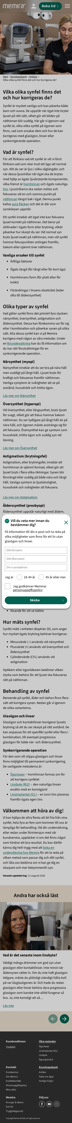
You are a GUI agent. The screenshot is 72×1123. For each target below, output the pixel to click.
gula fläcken (20, 204)
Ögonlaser (17, 774)
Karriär (9, 1106)
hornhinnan (31, 184)
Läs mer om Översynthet (20, 448)
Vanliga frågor (46, 1081)
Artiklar (33, 77)
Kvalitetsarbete (13, 1081)
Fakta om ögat (46, 1076)
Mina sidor (11, 1089)
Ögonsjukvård (46, 1059)
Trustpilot (10, 1046)
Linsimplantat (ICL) (23, 794)
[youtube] (49, 1106)
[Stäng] (66, 522)
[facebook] (42, 1106)
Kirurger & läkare (14, 1102)
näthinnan (10, 199)
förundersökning (18, 343)
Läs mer (8, 1005)
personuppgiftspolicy (27, 590)
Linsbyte (43, 1055)
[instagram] (57, 1106)
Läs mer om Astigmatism (20, 497)
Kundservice (12, 1072)
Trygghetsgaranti (14, 1111)
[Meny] (67, 6)
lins (5, 189)
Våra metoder (47, 1041)
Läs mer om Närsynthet (19, 395)
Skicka (35, 600)
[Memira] (14, 6)
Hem (5, 77)
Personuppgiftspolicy (16, 1085)
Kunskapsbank (19, 77)
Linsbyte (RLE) (20, 784)
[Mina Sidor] (33, 6)
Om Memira (12, 1076)
